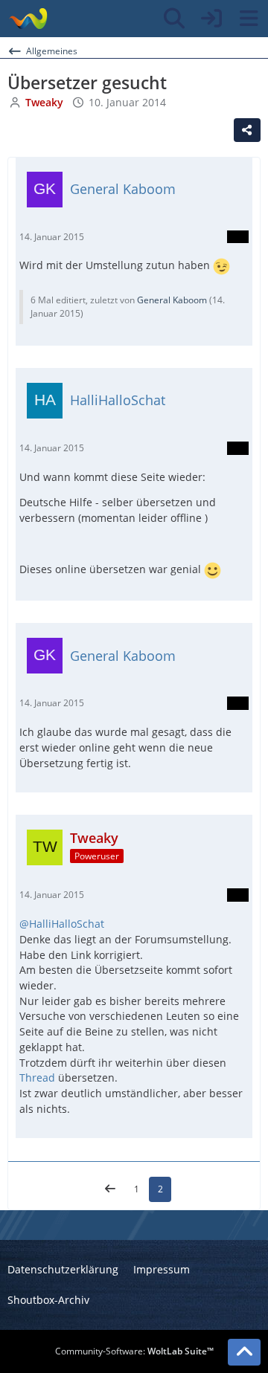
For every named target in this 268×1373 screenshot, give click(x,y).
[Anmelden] (211, 18)
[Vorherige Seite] (110, 1189)
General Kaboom (172, 300)
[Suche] (174, 18)
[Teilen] (247, 130)
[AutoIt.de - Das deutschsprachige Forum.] (27, 18)
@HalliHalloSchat (61, 924)
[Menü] (249, 18)
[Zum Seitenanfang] (244, 1352)
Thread (38, 1077)
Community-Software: (134, 1351)
